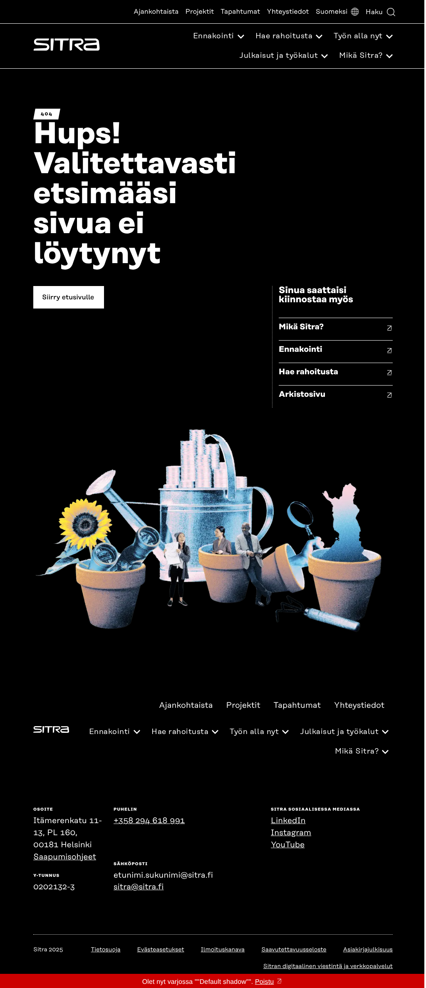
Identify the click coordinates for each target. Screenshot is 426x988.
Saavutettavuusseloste (293, 949)
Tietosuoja (106, 949)
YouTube (288, 845)
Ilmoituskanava (223, 949)
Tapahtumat (240, 11)
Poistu (264, 982)
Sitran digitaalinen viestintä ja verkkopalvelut (328, 966)
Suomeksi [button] (332, 11)
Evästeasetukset (160, 949)
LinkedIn (288, 820)
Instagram (291, 833)
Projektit (200, 11)
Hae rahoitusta (308, 372)
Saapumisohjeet (64, 857)
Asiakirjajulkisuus (368, 949)
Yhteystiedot (288, 11)
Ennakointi (300, 349)
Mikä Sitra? (301, 327)
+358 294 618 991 (149, 820)
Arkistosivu (302, 394)
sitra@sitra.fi (138, 887)
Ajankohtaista (156, 11)
